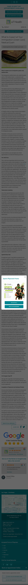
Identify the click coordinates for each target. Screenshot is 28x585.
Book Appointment (14, 306)
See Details (14, 302)
